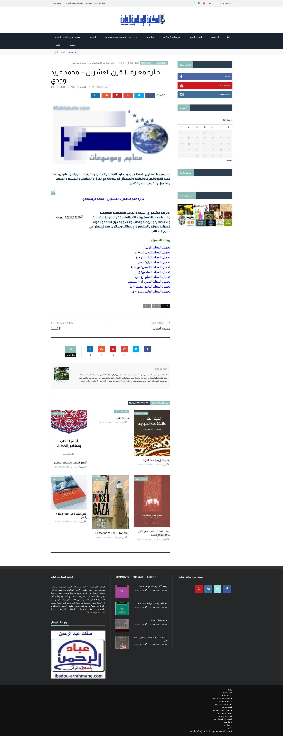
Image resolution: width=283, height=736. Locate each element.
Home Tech (227, 707)
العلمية (73, 44)
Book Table (227, 692)
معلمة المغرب (161, 328)
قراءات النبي (122, 417)
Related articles (160, 402)
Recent (151, 576)
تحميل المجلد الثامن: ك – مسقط (149, 281)
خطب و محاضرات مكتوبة (95, 3)
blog (230, 689)
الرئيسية (215, 36)
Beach (156, 305)
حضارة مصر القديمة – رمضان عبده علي (85, 52)
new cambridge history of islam (152, 603)
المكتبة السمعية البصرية (74, 3)
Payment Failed (225, 713)
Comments (122, 576)
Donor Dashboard (223, 704)
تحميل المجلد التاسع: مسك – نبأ (150, 286)
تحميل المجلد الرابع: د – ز (154, 262)
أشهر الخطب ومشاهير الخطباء (70, 462)
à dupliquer (161, 63)
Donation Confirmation (221, 698)
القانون (58, 44)
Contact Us (227, 695)
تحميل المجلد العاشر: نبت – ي (151, 291)
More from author (139, 402)
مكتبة (230, 728)
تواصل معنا (228, 722)
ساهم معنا (57, 3)
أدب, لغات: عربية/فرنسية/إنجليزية (121, 36)
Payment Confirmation (222, 710)
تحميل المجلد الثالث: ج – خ (153, 257)
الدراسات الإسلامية (172, 36)
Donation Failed (225, 701)
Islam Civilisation (159, 620)
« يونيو (229, 159)
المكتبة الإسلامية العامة (223, 719)
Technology (147, 63)
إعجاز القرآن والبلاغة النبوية (156, 460)
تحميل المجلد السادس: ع (154, 272)
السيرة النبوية (196, 36)
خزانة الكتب (227, 725)
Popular (138, 576)
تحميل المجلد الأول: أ (157, 247)
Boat (147, 305)
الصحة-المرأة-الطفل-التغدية (68, 36)
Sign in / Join (226, 3)
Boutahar (102, 87)
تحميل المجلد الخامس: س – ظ (150, 267)
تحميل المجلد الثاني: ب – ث (152, 252)
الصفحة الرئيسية (225, 716)
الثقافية (93, 36)
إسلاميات (150, 36)
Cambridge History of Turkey (153, 586)
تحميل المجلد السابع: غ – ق (152, 277)
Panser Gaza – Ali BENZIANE (112, 533)
